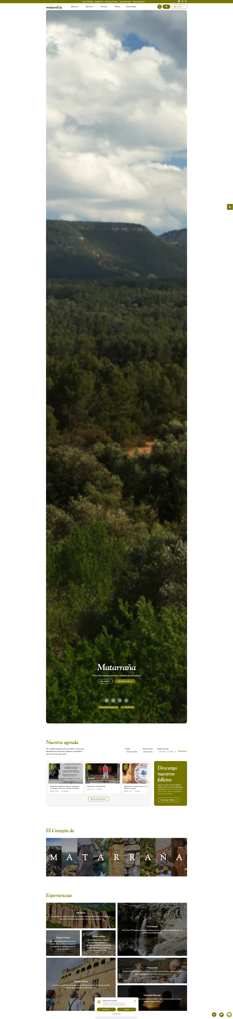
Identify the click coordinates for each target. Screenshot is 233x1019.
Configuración (116, 1013)
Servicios (104, 7)
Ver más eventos (99, 799)
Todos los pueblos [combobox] (131, 752)
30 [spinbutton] (160, 751)
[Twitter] (185, 1)
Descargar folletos (168, 800)
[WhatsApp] (106, 700)
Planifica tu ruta (124, 681)
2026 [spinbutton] (163, 751)
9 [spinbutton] (167, 751)
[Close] (134, 1001)
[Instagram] (182, 1)
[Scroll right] (149, 779)
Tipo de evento (147, 749)
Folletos (117, 7)
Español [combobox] (179, 7)
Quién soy (74, 7)
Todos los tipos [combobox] (148, 752)
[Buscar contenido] (159, 6)
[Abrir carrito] (166, 6)
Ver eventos (105, 681)
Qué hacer (89, 7)
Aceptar (126, 1009)
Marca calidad (131, 7)
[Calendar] (175, 751)
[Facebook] (179, 1)
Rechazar (106, 1009)
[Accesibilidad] (230, 207)
